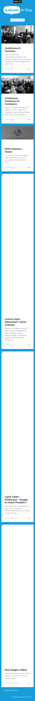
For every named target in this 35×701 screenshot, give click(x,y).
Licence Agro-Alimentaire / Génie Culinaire (15, 322)
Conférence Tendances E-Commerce (12, 101)
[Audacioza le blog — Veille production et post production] (17, 10)
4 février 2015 (10, 345)
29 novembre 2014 (12, 518)
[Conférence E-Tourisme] (17, 34)
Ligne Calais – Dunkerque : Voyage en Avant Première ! (16, 499)
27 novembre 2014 (12, 683)
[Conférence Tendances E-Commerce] (17, 84)
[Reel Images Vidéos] (17, 595)
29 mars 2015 (10, 69)
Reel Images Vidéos (16, 670)
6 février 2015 (10, 167)
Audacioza (20, 697)
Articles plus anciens (10, 690)
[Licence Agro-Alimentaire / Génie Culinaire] (17, 244)
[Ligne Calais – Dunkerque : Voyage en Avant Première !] (17, 421)
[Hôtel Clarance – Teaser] (17, 135)
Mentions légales (27, 697)
